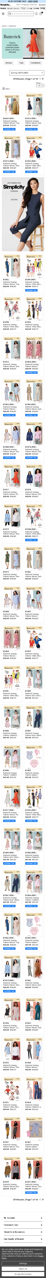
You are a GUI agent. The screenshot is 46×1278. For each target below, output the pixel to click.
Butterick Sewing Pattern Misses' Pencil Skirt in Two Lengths (12, 1146)
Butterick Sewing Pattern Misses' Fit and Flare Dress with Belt (11, 493)
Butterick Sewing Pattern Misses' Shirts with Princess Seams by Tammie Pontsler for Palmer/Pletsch (11, 1066)
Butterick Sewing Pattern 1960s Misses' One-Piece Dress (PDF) (34, 283)
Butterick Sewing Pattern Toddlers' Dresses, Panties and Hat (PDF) (33, 899)
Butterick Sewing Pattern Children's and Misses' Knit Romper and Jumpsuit (34, 1106)
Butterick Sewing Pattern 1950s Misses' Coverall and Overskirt (12, 326)
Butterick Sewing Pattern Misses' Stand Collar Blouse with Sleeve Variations (11, 615)
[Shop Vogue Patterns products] (23, 8)
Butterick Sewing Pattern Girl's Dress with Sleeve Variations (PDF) (11, 856)
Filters (8, 89)
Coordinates (35, 63)
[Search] (9, 14)
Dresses (9, 63)
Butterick (12, 26)
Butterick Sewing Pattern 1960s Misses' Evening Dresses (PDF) (34, 814)
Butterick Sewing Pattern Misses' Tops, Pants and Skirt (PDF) (11, 941)
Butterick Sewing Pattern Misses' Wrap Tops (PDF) (11, 984)
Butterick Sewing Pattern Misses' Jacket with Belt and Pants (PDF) (34, 408)
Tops (21, 63)
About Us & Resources (14, 1231)
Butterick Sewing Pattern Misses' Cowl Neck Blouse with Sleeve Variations (11, 1027)
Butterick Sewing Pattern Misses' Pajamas (32, 615)
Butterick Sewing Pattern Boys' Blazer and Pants (33, 734)
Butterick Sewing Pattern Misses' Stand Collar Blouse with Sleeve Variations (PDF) (11, 450)
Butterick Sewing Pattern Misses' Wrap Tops (11, 533)
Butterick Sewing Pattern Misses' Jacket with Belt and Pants (34, 575)
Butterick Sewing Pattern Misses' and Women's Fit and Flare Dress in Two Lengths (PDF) (33, 122)
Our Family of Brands (14, 1239)
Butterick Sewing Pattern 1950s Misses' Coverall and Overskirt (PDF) (34, 533)
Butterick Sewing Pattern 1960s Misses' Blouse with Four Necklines (12, 1106)
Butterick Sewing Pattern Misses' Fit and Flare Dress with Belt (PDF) (11, 814)
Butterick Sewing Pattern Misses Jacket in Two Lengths (11, 1185)
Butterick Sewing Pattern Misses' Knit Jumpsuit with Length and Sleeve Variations (33, 1027)
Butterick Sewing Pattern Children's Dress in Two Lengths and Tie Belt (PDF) (34, 856)
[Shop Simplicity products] (3, 8)
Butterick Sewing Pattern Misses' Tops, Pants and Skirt (11, 283)
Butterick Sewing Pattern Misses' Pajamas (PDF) (9, 408)
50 (39, 85)
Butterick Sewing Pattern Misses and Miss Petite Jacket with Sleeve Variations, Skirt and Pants (33, 984)
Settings (23, 1263)
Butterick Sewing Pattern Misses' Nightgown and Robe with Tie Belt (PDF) (33, 365)
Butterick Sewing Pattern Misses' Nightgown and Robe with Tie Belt (11, 655)
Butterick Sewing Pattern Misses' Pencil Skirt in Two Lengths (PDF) (34, 1185)
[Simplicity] (5, 4)
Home (4, 26)
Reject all (23, 1268)
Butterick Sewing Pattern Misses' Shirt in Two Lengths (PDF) (34, 450)
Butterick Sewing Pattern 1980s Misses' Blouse (34, 655)
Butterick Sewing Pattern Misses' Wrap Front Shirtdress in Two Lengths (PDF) (11, 165)
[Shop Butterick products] (16, 8)
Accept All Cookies (23, 1274)
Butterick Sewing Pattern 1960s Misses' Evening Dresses (34, 326)
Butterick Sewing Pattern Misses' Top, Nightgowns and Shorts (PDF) (11, 122)
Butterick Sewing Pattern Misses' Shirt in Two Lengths (33, 493)
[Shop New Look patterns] (36, 8)
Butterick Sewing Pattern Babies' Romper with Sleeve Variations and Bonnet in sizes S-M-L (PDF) (34, 941)
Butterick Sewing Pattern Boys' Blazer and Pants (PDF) (11, 899)
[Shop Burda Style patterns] (42, 8)
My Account (9, 1217)
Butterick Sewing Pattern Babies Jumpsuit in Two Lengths (32, 1146)
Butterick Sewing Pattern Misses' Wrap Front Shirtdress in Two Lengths (11, 575)
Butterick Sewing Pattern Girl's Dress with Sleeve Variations (34, 695)
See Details (42, 4)
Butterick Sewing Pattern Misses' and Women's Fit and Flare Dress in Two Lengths (11, 365)
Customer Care (11, 1224)
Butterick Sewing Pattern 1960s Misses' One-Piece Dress (12, 695)
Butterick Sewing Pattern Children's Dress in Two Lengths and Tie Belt (12, 734)
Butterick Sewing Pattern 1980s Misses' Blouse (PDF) (34, 165)
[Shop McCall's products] (10, 8)
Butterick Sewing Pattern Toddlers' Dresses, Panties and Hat (11, 774)
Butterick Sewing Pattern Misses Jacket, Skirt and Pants (32, 1066)
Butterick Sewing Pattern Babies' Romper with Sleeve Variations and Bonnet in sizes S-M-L (34, 774)
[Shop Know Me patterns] (29, 8)
